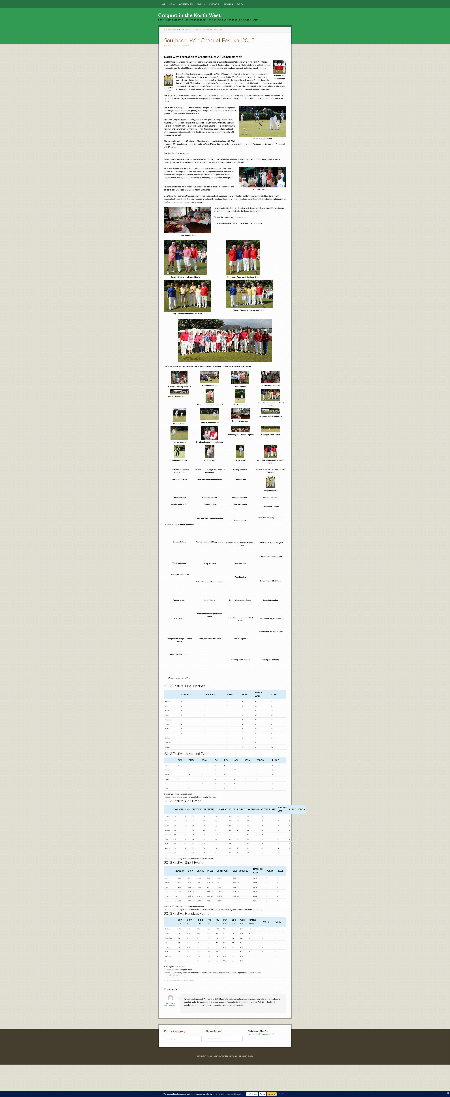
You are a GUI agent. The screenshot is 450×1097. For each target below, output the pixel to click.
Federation (174, 945)
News (191, 945)
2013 (166, 945)
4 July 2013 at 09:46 (170, 969)
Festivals (184, 945)
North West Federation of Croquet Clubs (233, 1020)
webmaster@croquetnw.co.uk (261, 998)
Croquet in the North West (189, 15)
